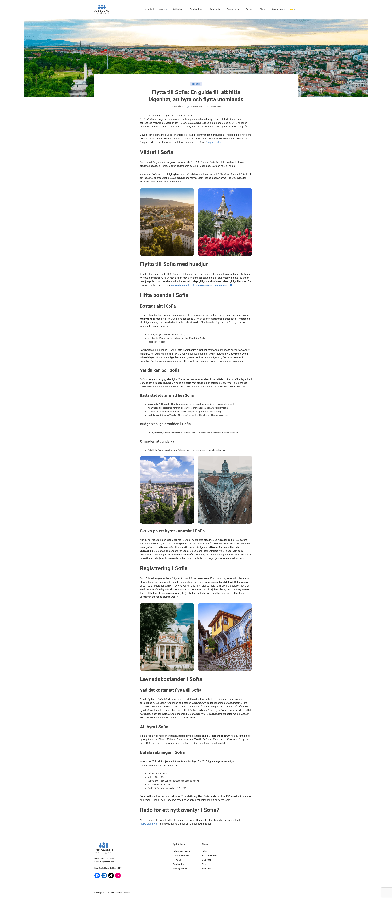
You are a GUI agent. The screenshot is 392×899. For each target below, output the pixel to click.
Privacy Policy (180, 868)
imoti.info (179, 334)
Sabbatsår (215, 9)
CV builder (178, 9)
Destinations (179, 864)
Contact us (277, 9)
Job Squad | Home (181, 851)
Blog (204, 864)
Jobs (204, 851)
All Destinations (209, 855)
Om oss (249, 9)
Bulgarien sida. (214, 142)
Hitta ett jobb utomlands (153, 9)
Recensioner (233, 9)
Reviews (177, 860)
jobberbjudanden (149, 823)
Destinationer (196, 9)
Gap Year (206, 860)
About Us (206, 868)
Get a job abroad (181, 855)
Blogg (262, 9)
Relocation (196, 84)
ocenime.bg (153, 338)
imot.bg (151, 334)
